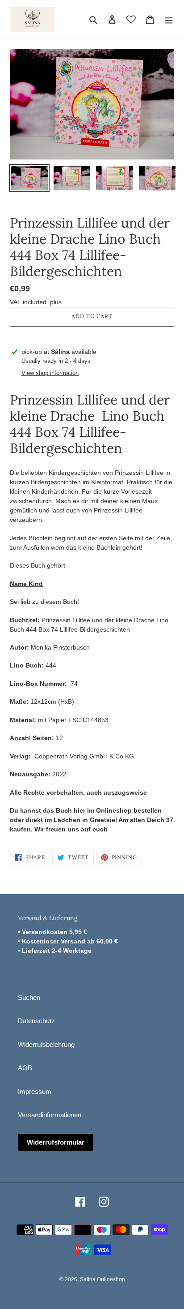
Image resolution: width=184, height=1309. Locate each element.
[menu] (168, 19)
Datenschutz (36, 1021)
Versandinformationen (49, 1115)
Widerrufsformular (55, 1142)
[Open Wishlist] (131, 19)
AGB (25, 1068)
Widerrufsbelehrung (46, 1044)
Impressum (34, 1091)
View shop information (50, 373)
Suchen (29, 997)
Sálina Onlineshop (102, 1279)
